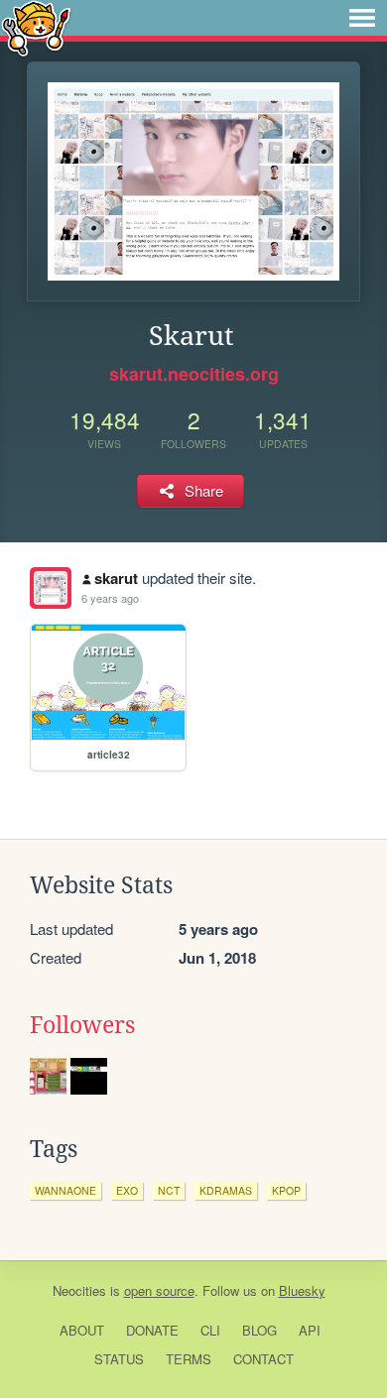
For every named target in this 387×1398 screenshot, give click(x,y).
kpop (286, 1190)
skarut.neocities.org (194, 374)
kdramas (225, 1190)
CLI (210, 1330)
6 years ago (110, 598)
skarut (116, 578)
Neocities (79, 1290)
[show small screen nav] (362, 18)
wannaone (65, 1190)
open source (159, 1290)
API (310, 1330)
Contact (263, 1358)
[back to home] (36, 27)
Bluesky (302, 1290)
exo (127, 1190)
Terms (188, 1358)
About (82, 1330)
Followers (82, 1025)
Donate (152, 1330)
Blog (259, 1330)
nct (169, 1190)
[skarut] (50, 588)
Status (119, 1358)
